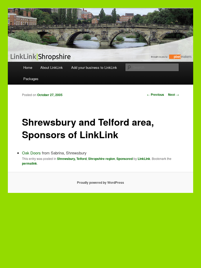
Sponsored (124, 158)
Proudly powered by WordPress (100, 182)
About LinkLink (51, 67)
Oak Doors (31, 152)
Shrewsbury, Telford (72, 158)
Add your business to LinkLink (94, 67)
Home (27, 67)
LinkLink (144, 158)
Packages (30, 78)
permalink (29, 163)
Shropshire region (101, 158)
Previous (155, 94)
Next (173, 94)
